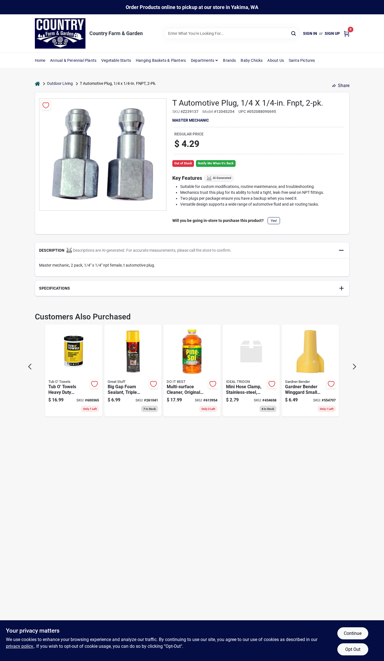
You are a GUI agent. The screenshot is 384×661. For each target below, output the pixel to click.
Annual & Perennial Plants (73, 60)
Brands (229, 60)
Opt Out (352, 649)
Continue (353, 633)
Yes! (274, 221)
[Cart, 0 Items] (346, 34)
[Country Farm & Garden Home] (60, 33)
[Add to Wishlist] (46, 105)
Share (343, 85)
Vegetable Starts (116, 60)
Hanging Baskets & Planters (161, 60)
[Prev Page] (29, 366)
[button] (192, 250)
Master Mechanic (190, 120)
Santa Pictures (302, 60)
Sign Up (332, 33)
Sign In (310, 33)
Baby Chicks (252, 60)
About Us (275, 60)
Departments (202, 60)
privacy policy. (20, 646)
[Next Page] (354, 366)
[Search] (294, 33)
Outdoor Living (60, 83)
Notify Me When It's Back (216, 163)
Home (40, 60)
